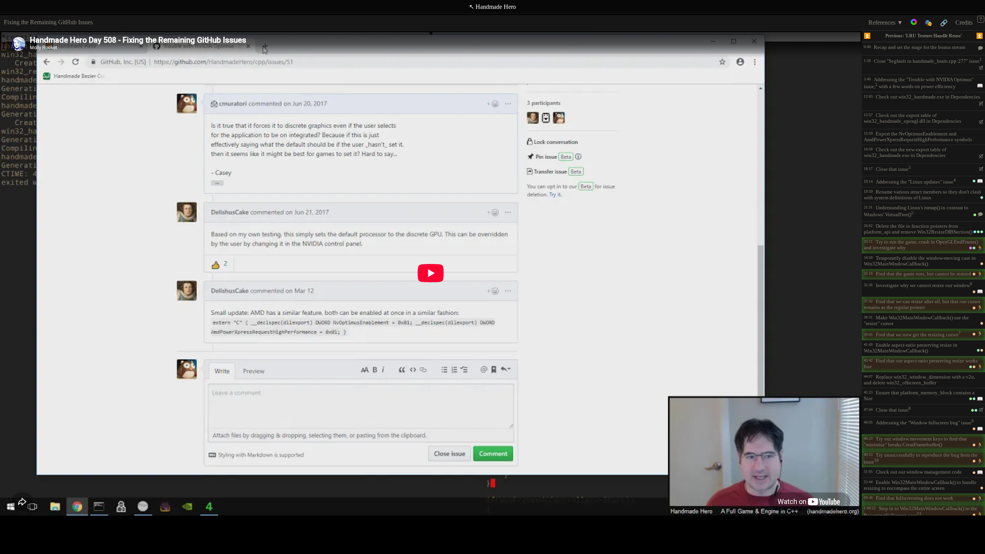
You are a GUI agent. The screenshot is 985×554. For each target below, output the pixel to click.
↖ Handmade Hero (492, 6)
